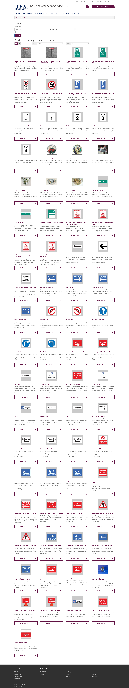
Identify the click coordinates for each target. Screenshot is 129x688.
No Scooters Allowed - (20, 642)
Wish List (94, 674)
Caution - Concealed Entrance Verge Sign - (25, 61)
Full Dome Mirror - (71, 190)
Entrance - (69, 416)
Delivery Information (19, 673)
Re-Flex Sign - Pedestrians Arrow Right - (51, 578)
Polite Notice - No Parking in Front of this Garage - (25, 255)
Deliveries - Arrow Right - (99, 416)
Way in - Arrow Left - (97, 287)
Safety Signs (27, 13)
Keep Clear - (17, 384)
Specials (68, 676)
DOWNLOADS (76, 13)
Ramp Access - (18, 481)
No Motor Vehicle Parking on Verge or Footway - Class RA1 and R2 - (25, 94)
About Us (54, 13)
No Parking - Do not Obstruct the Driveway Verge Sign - (50, 61)
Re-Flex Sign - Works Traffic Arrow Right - (101, 481)
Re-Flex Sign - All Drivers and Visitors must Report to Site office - (25, 578)
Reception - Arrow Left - (73, 449)
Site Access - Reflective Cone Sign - (50, 610)
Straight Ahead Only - (98, 319)
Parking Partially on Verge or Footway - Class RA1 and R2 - (103, 94)
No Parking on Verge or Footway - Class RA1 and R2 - (51, 94)
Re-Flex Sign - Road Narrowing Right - (25, 545)
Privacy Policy (17, 674)
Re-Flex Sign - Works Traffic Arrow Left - (25, 514)
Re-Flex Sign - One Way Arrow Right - (51, 545)
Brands (67, 671)
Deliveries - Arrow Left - (21, 449)
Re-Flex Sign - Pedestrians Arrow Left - (77, 578)
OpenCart (23, 684)
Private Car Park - (45, 384)
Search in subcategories (81, 29)
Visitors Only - (44, 416)
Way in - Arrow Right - (20, 319)
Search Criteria (18, 26)
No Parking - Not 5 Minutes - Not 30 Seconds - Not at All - (76, 223)
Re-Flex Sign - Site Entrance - (74, 513)
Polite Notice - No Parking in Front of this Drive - (102, 223)
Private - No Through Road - (74, 610)
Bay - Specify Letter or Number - (23, 125)
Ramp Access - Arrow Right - (48, 481)
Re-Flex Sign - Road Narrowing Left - (102, 513)
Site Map (42, 674)
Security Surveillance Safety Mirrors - (77, 158)
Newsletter (94, 676)
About (16, 671)
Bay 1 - (42, 125)
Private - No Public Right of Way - (101, 610)
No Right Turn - (44, 319)
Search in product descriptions (23, 32)
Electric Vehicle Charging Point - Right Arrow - (103, 61)
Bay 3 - (93, 125)
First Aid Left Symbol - (98, 190)
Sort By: (34, 43)
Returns (42, 673)
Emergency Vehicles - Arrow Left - (101, 352)
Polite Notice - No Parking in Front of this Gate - (51, 255)
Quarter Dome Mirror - (21, 190)
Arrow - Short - (96, 255)
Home (18, 13)
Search (23, 17)
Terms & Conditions (19, 676)
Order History (95, 673)
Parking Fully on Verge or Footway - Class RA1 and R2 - (76, 94)
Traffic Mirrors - (96, 158)
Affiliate (68, 674)
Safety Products (41, 13)
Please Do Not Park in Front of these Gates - (25, 288)
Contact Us (65, 13)
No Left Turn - (70, 319)
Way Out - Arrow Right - (73, 287)
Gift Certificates (69, 673)
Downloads (17, 678)
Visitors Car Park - (97, 384)
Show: (68, 43)
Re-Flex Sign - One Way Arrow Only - (102, 545)
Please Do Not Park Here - (99, 449)
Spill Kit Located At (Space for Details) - (51, 223)
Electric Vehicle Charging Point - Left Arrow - (76, 61)
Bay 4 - (16, 158)
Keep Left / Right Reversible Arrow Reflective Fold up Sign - (102, 578)
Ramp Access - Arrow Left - (73, 481)
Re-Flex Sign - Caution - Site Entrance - (51, 513)
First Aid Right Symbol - (21, 222)
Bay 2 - (68, 125)
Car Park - (17, 416)
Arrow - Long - (70, 255)
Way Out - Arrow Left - (46, 287)
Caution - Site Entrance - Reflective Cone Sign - (24, 611)
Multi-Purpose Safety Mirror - (49, 158)
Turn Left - (43, 352)
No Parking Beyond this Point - (75, 384)
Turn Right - (18, 352)
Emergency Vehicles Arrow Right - (75, 352)
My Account (94, 671)
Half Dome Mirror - (45, 190)
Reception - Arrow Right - (47, 449)
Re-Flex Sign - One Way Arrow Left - (76, 545)
